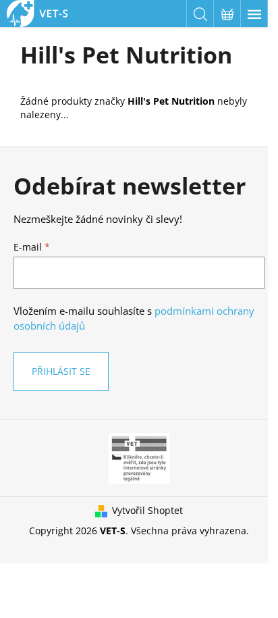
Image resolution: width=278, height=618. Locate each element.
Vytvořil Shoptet (147, 510)
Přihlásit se (61, 371)
